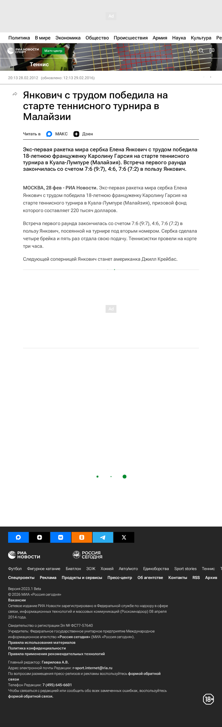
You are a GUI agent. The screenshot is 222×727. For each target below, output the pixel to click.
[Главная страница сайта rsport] (35, 50)
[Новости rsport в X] (124, 537)
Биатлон (73, 568)
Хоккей (107, 568)
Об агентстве (150, 577)
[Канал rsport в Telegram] (103, 537)
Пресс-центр (119, 577)
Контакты (177, 577)
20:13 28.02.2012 (23, 78)
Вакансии (17, 600)
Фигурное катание (43, 568)
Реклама (48, 577)
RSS (196, 577)
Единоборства (156, 568)
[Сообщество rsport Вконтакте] (60, 537)
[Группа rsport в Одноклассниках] (81, 537)
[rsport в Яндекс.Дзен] (39, 537)
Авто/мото (128, 568)
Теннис (208, 568)
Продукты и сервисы (82, 577)
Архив (211, 577)
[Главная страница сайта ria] (9, 50)
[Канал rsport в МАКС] (18, 537)
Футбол (15, 568)
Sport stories (185, 568)
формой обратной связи (30, 696)
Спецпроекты (21, 577)
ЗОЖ (90, 568)
